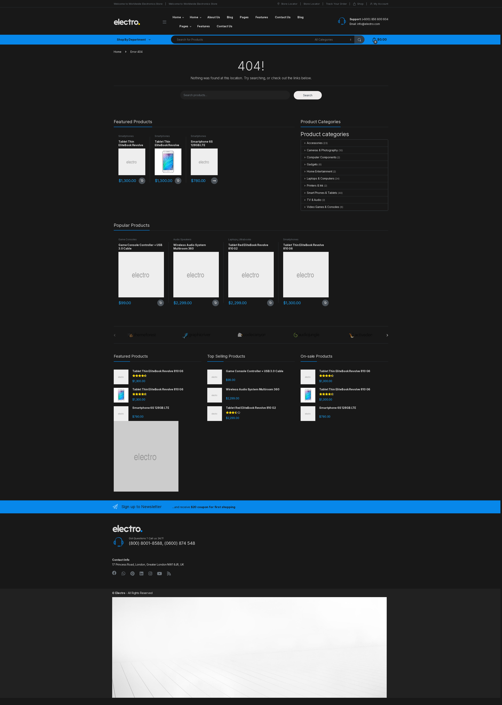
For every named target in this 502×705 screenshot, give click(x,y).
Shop (360, 3)
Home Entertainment (319, 171)
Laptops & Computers (320, 178)
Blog (230, 17)
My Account (381, 3)
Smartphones (126, 136)
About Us (213, 17)
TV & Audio (314, 199)
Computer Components (321, 157)
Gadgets (312, 164)
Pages (244, 17)
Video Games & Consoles (323, 207)
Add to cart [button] (142, 181)
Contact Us (283, 17)
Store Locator (289, 3)
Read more (214, 180)
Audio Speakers (182, 239)
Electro (120, 593)
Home (177, 17)
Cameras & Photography (322, 150)
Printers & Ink (315, 185)
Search (307, 95)
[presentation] (387, 335)
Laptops (233, 239)
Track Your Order (336, 3)
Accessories (314, 143)
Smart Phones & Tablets (322, 192)
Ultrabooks (245, 239)
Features (262, 17)
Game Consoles (127, 239)
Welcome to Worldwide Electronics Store (138, 3)
